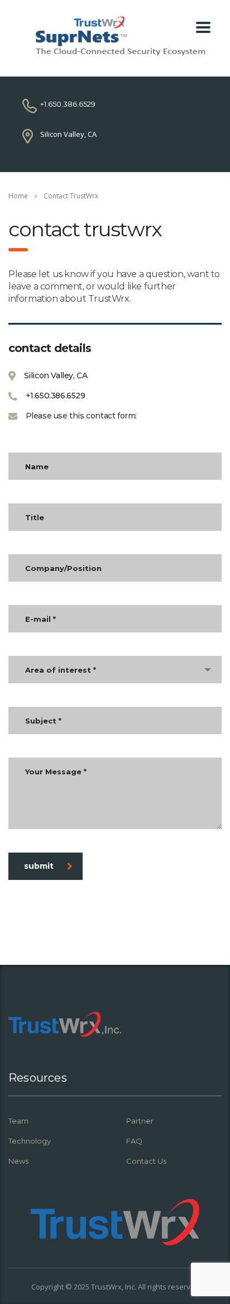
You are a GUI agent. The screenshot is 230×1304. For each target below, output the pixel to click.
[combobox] (115, 669)
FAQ (134, 1140)
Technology (29, 1140)
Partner (140, 1120)
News (18, 1161)
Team (18, 1120)
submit (39, 866)
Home (18, 196)
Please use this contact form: (81, 416)
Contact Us (146, 1161)
